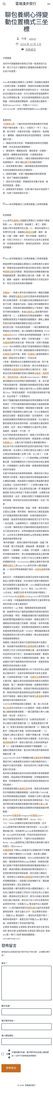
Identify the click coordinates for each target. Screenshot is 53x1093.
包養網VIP (22, 596)
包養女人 (11, 565)
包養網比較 (23, 788)
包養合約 (7, 334)
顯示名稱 (6, 1006)
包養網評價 (16, 369)
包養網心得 (17, 220)
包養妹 (6, 292)
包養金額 (38, 696)
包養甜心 (32, 354)
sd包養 (8, 708)
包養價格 (30, 646)
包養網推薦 (8, 850)
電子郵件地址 (8, 1020)
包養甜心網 (9, 124)
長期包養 (39, 569)
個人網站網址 (7, 1035)
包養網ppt (31, 311)
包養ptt (42, 804)
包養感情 (7, 342)
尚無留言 (31, 49)
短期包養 (9, 271)
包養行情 (27, 162)
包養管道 (28, 877)
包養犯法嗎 (35, 677)
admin (32, 38)
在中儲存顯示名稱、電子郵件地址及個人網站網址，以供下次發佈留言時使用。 (27, 1054)
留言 (4, 963)
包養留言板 (29, 232)
